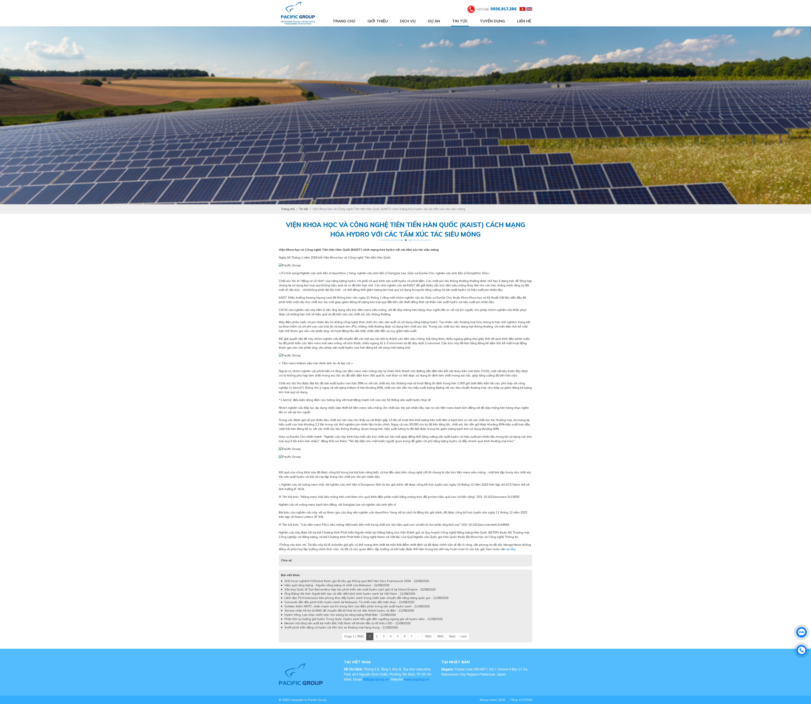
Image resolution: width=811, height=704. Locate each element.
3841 (428, 640)
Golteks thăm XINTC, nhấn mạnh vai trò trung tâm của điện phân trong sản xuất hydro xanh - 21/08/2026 (357, 610)
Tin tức (460, 21)
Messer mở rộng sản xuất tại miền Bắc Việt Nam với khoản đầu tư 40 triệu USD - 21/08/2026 (347, 627)
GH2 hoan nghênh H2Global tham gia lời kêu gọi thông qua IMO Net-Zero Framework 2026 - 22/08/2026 (356, 585)
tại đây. (511, 549)
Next (452, 640)
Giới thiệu (377, 21)
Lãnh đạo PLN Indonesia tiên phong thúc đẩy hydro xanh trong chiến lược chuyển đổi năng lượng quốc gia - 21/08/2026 (366, 602)
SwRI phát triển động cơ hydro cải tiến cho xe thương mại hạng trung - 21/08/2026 (341, 632)
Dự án (434, 21)
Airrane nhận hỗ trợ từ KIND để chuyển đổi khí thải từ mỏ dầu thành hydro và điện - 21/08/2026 (349, 615)
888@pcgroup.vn (376, 683)
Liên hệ (524, 21)
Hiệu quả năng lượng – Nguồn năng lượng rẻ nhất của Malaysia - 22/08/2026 (336, 589)
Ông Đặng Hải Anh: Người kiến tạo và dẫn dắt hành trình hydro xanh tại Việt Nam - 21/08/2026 (349, 598)
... (419, 640)
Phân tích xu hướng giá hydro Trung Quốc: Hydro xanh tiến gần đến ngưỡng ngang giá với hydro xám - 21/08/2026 (363, 623)
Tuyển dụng (492, 21)
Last (464, 640)
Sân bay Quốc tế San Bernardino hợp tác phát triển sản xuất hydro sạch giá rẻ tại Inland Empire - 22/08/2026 (359, 594)
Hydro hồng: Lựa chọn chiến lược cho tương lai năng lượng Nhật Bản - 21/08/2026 (340, 619)
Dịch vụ (408, 21)
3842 (440, 640)
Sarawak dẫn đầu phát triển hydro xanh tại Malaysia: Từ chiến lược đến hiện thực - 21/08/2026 (349, 606)
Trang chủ (344, 21)
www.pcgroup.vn (417, 683)
